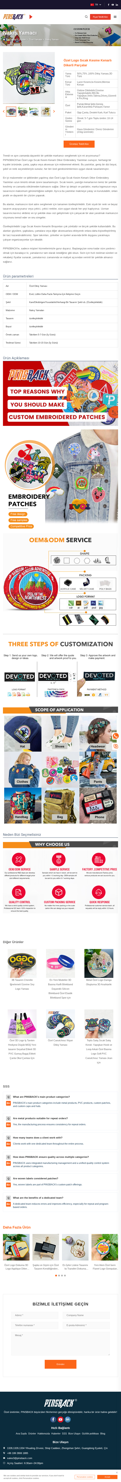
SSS (64, 1433)
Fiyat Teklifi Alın (100, 17)
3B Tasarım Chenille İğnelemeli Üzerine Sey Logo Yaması (22, 984)
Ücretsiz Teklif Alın (79, 144)
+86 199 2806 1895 (17, 1453)
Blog (102, 1433)
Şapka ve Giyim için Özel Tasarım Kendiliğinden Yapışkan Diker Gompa (46, 1268)
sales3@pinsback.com (19, 1458)
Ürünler (22, 39)
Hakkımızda (43, 1433)
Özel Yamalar (35, 39)
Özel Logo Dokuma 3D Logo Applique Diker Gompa (16, 1268)
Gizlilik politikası (90, 1433)
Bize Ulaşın (74, 1433)
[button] (56, 1275)
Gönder (61, 1364)
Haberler (55, 1433)
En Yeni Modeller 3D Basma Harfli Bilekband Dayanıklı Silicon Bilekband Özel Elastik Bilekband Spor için (60, 989)
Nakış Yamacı (52, 39)
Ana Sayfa (11, 39)
